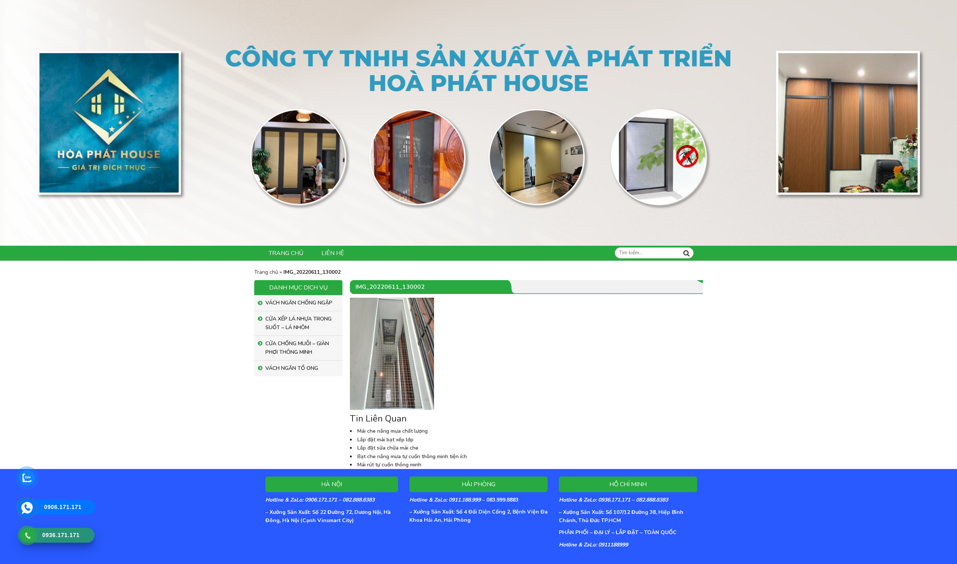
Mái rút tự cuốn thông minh (389, 464)
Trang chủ (286, 253)
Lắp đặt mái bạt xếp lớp (385, 439)
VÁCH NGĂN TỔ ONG (291, 368)
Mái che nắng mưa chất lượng (392, 431)
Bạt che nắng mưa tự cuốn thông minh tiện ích (412, 456)
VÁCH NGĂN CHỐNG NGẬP (298, 302)
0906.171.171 (62, 507)
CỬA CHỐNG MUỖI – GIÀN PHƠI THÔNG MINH (297, 347)
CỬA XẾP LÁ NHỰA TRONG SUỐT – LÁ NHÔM (298, 323)
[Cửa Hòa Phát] (478, 122)
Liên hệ (332, 253)
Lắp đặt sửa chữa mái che (387, 447)
